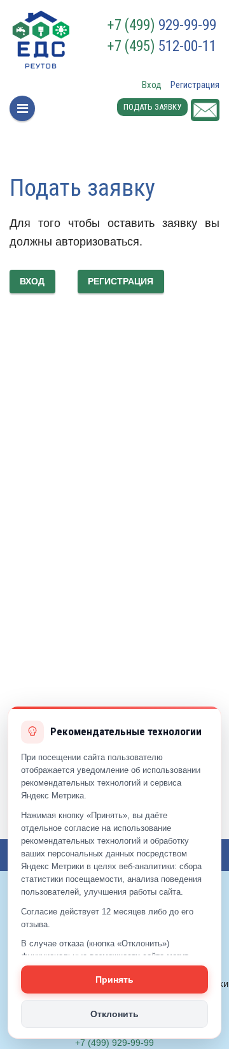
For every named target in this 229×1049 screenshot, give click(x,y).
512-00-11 (162, 46)
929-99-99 (162, 25)
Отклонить (114, 1014)
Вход (152, 85)
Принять (114, 979)
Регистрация (194, 85)
